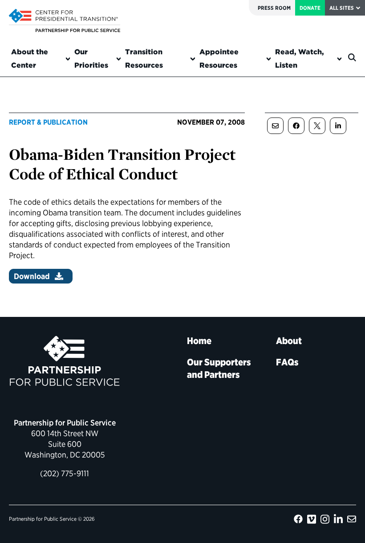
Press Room (274, 7)
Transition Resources (144, 58)
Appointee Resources (219, 58)
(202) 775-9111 (64, 473)
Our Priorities (91, 58)
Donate (310, 7)
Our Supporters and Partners (219, 368)
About (289, 340)
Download (32, 276)
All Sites (341, 7)
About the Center (29, 58)
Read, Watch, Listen (299, 58)
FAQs (287, 362)
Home (199, 340)
